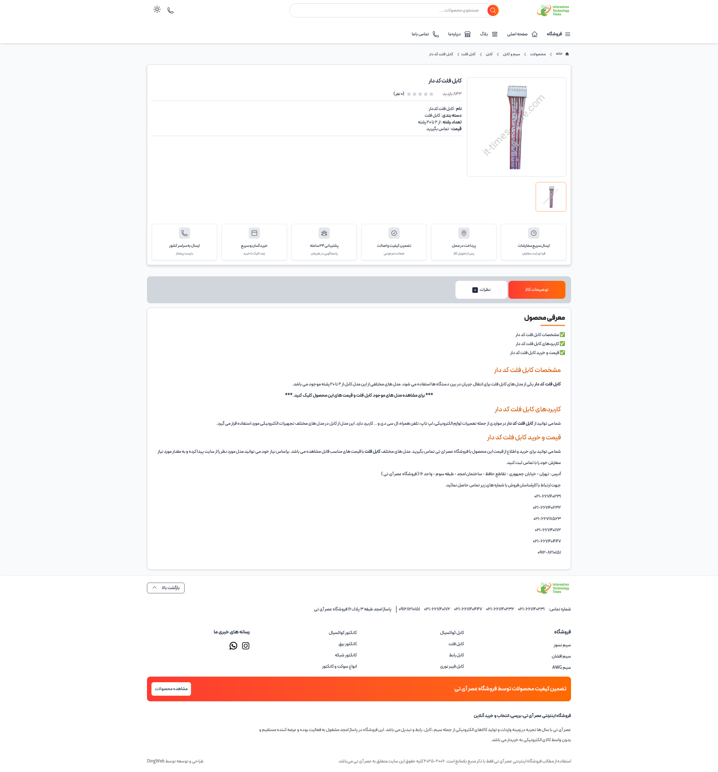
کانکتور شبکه (346, 655)
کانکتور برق (348, 644)
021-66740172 (437, 609)
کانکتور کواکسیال (343, 632)
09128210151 (409, 609)
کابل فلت (364, 395)
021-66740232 (500, 609)
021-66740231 (531, 609)
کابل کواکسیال (452, 632)
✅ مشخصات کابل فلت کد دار (540, 335)
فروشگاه (554, 34)
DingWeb (156, 761)
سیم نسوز (562, 645)
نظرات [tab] (482, 289)
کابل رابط (456, 655)
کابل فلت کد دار (547, 384)
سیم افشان (561, 656)
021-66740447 (468, 609)
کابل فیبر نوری (452, 666)
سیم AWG (561, 667)
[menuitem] (519, 645)
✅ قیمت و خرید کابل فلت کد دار (537, 353)
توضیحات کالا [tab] (537, 289)
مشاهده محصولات (171, 689)
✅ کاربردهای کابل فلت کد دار (540, 344)
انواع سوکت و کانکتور (339, 666)
